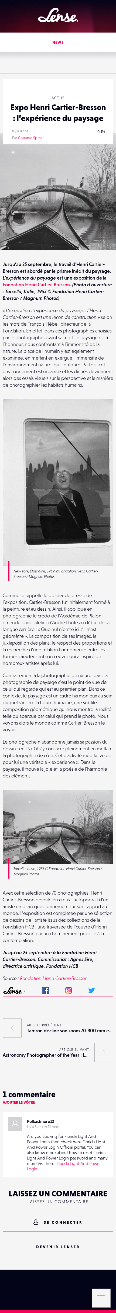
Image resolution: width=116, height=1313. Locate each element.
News (58, 42)
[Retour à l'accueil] (58, 15)
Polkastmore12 (40, 1121)
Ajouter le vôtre (19, 1102)
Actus (58, 98)
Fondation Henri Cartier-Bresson (36, 284)
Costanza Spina (30, 138)
